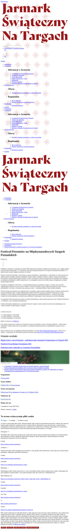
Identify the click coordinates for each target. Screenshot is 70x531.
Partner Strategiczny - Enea (19, 78)
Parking (33, 369)
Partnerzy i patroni (17, 82)
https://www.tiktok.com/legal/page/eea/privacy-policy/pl (17, 510)
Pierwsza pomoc (34, 371)
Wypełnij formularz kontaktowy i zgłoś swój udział (26, 93)
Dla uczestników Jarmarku (41, 368)
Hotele (21, 369)
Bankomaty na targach (56, 369)
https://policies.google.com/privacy (11, 444)
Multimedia (15, 80)
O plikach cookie (23, 420)
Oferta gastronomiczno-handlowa (14, 368)
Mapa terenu (26, 369)
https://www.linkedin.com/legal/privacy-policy (14, 464)
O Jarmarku (7, 66)
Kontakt (6, 107)
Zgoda (5, 420)
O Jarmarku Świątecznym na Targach (22, 73)
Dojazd (16, 369)
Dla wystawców (16, 100)
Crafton (14, 409)
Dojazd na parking (18, 48)
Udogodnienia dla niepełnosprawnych (15, 371)
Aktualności (7, 64)
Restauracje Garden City (43, 369)
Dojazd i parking (9, 369)
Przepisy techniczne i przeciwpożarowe (23, 102)
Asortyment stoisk (17, 77)
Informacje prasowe (17, 105)
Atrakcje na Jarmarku (18, 75)
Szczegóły (12, 420)
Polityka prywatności (19, 524)
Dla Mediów (8, 104)
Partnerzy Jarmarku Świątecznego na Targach (25, 83)
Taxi (28, 371)
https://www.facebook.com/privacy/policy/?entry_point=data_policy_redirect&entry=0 (25, 479)
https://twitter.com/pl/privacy (9, 503)
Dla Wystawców (9, 85)
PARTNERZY (8, 48)
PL (5, 50)
